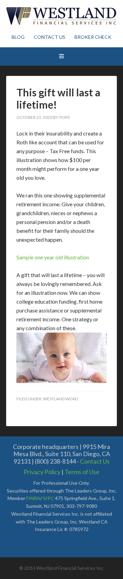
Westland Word (60, 398)
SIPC (48, 498)
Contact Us (95, 461)
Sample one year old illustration (52, 257)
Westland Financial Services (61, 17)
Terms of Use (82, 472)
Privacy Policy (42, 472)
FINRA (33, 498)
